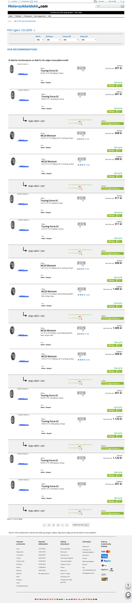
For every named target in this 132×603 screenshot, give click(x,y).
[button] (128, 585)
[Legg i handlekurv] (119, 85)
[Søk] (122, 6)
